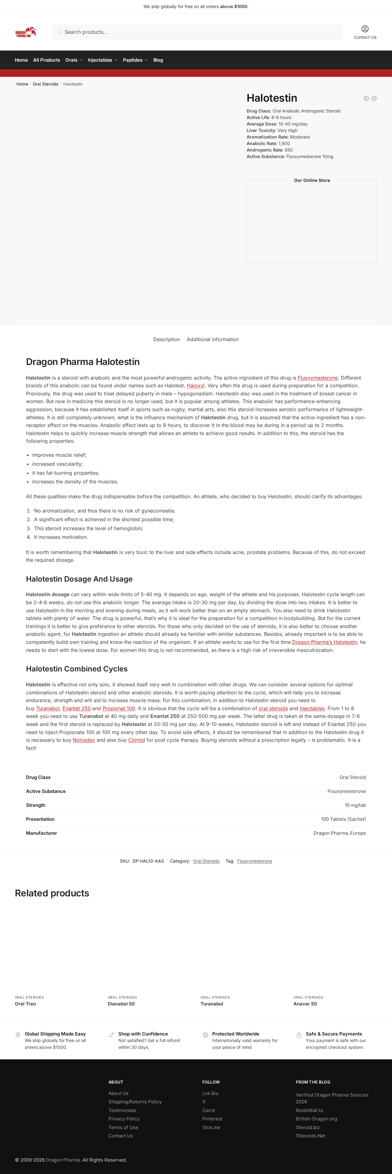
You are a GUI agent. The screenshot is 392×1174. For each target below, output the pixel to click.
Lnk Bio (210, 1093)
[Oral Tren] (57, 950)
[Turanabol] (242, 950)
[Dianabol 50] (150, 950)
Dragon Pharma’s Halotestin (324, 642)
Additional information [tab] (213, 339)
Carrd (208, 1110)
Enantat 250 (77, 708)
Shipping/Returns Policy (135, 1102)
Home (22, 83)
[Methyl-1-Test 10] (374, 98)
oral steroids (273, 708)
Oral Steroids (45, 83)
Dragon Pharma (63, 1160)
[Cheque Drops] (366, 98)
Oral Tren (25, 1004)
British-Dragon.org (316, 1119)
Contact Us (365, 37)
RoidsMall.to (309, 1110)
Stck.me (211, 1127)
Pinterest (212, 1119)
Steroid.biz (308, 1127)
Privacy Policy (124, 1119)
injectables (312, 708)
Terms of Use (123, 1127)
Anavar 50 (305, 1004)
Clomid (136, 740)
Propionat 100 (119, 708)
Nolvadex (84, 740)
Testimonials (122, 1110)
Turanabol (47, 708)
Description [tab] (166, 339)
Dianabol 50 (121, 1004)
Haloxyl (196, 385)
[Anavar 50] (335, 950)
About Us (118, 1093)
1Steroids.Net (310, 1136)
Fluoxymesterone (318, 378)
